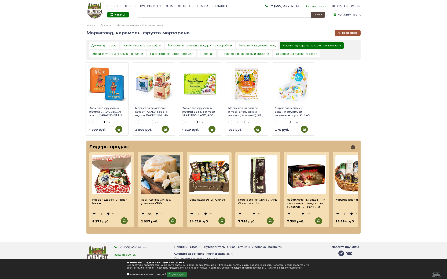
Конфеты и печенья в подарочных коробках (200, 45)
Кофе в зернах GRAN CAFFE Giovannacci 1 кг (257, 201)
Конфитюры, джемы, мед (257, 45)
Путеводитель (151, 6)
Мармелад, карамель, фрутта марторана (140, 25)
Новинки (114, 6)
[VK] (349, 254)
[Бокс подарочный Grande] (209, 174)
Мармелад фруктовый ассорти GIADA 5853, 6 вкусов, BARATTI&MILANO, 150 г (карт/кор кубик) (153, 111)
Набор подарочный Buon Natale (109, 201)
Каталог (90, 25)
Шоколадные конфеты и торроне (245, 54)
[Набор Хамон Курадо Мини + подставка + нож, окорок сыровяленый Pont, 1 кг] (306, 174)
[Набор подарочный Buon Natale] (111, 174)
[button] (353, 147)
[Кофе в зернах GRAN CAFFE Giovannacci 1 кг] (257, 174)
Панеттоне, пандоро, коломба (171, 54)
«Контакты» (295, 267)
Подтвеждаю (177, 274)
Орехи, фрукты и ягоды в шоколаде (117, 54)
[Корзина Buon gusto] (355, 174)
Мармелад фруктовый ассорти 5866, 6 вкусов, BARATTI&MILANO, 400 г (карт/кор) (198, 111)
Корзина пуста (349, 14)
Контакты (219, 6)
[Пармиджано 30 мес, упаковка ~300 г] (160, 174)
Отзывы (184, 6)
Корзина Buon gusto (349, 199)
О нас (170, 6)
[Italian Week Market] (94, 10)
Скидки (131, 6)
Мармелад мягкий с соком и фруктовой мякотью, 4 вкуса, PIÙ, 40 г (293, 111)
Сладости (106, 25)
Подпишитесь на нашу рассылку (195, 258)
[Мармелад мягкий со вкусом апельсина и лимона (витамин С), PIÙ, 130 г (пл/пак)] (246, 84)
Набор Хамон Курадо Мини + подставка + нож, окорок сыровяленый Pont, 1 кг (306, 203)
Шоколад (207, 54)
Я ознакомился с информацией (148, 274)
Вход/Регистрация (346, 6)
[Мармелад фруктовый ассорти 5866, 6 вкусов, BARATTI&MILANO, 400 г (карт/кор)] (200, 84)
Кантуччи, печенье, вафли (142, 45)
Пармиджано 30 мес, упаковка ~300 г (156, 201)
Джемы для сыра (103, 45)
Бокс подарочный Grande (207, 199)
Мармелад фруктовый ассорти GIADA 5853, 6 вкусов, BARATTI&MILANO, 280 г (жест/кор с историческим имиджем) (106, 111)
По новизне (349, 32)
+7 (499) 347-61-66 (284, 6)
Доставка (200, 6)
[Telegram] (341, 254)
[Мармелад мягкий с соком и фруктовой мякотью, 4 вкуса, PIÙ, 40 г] (293, 84)
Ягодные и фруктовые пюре (296, 54)
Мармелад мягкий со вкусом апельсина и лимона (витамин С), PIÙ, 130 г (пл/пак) (245, 111)
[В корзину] (118, 129)
